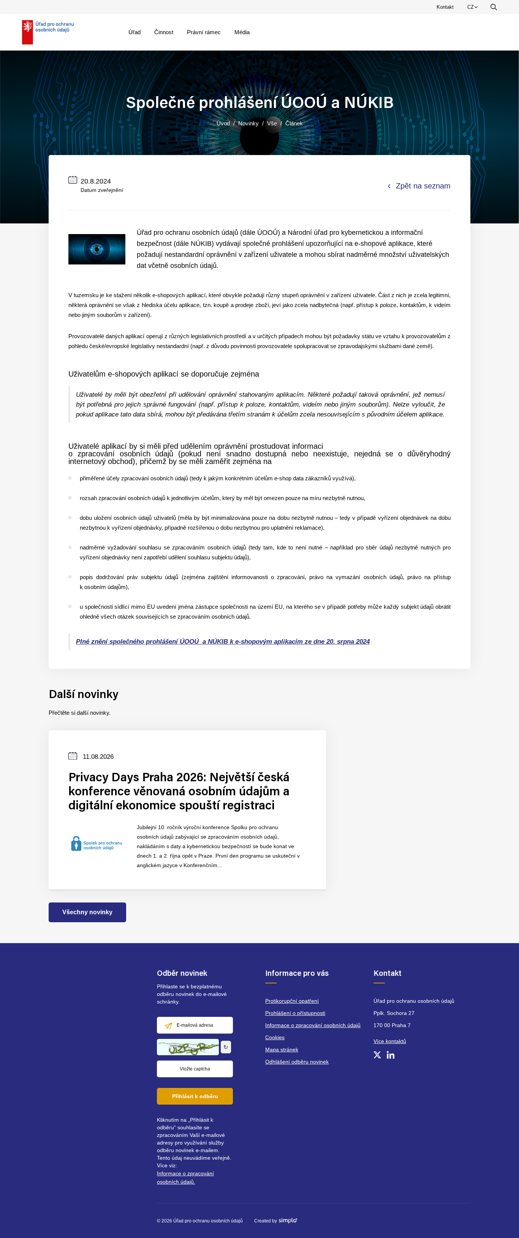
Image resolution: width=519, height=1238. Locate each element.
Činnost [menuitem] (163, 32)
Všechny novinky (87, 912)
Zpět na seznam (423, 186)
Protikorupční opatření (292, 1001)
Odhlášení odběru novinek (297, 1062)
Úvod (223, 123)
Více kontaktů (389, 1041)
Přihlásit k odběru (195, 1096)
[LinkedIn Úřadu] (390, 1055)
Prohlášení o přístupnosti (295, 1013)
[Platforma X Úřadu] (377, 1054)
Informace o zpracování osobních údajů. (185, 1177)
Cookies (275, 1037)
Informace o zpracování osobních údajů (313, 1025)
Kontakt (445, 7)
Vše (272, 123)
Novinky (248, 123)
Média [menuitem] (242, 32)
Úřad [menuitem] (134, 32)
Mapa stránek (281, 1049)
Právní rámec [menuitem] (204, 32)
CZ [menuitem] (474, 9)
